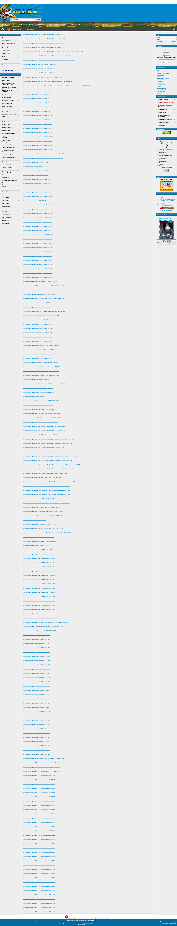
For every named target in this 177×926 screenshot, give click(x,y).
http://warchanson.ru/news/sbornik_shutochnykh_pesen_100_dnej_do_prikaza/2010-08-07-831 (44, 298)
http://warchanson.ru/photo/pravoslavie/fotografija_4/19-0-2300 (37, 196)
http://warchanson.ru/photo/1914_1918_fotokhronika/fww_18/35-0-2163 (39, 813)
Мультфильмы (160, 82)
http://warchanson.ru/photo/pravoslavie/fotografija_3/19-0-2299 (37, 192)
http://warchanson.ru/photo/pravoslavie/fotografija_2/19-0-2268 (37, 324)
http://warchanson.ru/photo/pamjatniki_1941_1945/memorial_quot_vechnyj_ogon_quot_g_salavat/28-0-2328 (47, 81)
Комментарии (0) (167, 243)
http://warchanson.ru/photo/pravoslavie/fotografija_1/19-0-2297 (37, 183)
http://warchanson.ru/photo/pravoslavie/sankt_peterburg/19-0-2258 (38, 388)
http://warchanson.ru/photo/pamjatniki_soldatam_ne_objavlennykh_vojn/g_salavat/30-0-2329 (44, 38)
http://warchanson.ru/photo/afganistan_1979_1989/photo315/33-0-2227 (39, 579)
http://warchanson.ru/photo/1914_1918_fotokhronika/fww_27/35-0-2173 (39, 856)
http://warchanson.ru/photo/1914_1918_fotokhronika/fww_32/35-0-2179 (39, 882)
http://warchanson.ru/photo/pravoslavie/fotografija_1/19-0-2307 (37, 136)
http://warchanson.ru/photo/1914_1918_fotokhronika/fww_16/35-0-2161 (39, 805)
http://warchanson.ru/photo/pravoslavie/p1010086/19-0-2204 (36, 694)
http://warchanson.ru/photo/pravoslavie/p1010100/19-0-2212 (36, 728)
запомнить (161, 41)
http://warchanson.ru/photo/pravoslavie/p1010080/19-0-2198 (36, 669)
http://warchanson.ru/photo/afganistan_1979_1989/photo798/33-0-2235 (39, 609)
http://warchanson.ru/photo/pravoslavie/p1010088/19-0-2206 (36, 703)
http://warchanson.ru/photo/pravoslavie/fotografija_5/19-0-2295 (37, 209)
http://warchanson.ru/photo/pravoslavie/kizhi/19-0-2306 (35, 162)
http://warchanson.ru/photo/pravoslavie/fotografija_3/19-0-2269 (37, 328)
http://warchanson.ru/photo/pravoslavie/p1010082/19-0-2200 (36, 677)
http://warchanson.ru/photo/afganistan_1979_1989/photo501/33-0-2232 (39, 600)
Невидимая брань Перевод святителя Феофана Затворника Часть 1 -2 (166, 218)
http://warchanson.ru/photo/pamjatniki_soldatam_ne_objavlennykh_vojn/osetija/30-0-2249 (43, 447)
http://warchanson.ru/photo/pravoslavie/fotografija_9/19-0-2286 (37, 251)
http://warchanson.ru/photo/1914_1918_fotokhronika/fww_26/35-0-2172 (39, 852)
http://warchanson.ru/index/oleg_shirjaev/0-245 (33, 396)
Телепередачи (160, 81)
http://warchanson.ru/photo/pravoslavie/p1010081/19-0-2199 (36, 673)
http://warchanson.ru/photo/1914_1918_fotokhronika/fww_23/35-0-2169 (39, 839)
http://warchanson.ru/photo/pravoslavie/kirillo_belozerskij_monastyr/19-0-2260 (40, 362)
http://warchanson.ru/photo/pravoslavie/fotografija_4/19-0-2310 (37, 149)
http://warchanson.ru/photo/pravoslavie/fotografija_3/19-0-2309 (37, 145)
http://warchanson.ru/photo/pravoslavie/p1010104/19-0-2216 (36, 745)
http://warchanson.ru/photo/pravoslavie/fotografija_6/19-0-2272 (37, 341)
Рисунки (159, 86)
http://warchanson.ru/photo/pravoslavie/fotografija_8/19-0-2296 (37, 204)
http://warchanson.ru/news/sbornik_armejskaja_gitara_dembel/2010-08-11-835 (40, 281)
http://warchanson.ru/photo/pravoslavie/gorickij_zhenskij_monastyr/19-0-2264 (40, 345)
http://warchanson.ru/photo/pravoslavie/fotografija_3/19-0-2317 (37, 111)
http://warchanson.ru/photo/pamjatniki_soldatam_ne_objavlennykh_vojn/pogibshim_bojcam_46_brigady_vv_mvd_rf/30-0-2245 (51, 464)
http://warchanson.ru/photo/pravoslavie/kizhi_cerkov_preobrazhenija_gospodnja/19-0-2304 (43, 153)
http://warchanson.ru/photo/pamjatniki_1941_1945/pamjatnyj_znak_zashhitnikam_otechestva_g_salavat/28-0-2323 (49, 60)
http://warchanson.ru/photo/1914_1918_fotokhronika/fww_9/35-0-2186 (39, 911)
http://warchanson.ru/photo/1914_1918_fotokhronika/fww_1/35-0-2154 (39, 775)
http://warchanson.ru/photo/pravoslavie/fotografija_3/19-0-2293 (37, 217)
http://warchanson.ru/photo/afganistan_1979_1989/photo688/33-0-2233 (39, 605)
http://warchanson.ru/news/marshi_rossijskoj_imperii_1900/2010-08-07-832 (40, 294)
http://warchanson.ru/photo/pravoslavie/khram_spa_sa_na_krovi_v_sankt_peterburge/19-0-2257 (44, 383)
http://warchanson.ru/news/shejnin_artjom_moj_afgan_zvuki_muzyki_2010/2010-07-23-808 (43, 758)
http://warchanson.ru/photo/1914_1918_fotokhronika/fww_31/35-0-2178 (39, 877)
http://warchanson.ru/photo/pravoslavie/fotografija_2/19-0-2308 (37, 141)
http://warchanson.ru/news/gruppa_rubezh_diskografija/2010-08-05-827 (39, 498)
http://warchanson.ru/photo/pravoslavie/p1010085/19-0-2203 (36, 690)
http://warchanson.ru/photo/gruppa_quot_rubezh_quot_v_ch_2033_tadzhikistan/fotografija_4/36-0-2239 (46, 494)
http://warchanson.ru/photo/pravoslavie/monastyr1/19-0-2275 (36, 302)
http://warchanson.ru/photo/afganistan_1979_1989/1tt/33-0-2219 (37, 549)
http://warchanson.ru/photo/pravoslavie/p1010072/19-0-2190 (36, 635)
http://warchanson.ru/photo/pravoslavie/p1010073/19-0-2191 (36, 639)
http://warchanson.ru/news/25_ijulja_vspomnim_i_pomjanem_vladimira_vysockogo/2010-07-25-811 (45, 626)
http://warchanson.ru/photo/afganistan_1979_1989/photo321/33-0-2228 (39, 583)
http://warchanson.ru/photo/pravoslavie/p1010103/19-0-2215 (36, 741)
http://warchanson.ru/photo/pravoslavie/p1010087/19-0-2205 (36, 698)
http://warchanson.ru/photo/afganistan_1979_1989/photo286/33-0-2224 (39, 566)
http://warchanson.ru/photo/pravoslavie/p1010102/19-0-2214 (36, 737)
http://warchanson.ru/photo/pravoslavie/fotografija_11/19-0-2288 (37, 230)
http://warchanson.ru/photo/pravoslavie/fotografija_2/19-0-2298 (37, 187)
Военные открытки (161, 88)
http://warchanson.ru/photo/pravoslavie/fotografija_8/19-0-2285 (37, 247)
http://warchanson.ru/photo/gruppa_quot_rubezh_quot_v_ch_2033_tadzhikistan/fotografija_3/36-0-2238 (46, 490)
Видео (158, 76)
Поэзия (12, 24)
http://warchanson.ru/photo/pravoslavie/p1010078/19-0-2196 (36, 660)
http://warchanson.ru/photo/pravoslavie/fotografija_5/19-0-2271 (37, 336)
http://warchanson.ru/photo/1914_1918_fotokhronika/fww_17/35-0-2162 (39, 809)
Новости (159, 92)
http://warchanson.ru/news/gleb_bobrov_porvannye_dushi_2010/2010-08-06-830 (41, 400)
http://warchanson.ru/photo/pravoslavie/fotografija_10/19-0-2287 (37, 226)
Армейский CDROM (161, 89)
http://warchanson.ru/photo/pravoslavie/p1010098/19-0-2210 (36, 720)
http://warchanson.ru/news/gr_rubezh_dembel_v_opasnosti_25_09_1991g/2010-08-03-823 (43, 515)
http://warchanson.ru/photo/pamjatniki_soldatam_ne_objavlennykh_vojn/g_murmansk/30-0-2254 (44, 426)
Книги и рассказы (161, 84)
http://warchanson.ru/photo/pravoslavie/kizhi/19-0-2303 (35, 175)
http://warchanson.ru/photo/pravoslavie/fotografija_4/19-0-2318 (37, 115)
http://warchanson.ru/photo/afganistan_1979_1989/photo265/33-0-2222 (39, 558)
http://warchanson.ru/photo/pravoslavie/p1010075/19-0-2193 (36, 647)
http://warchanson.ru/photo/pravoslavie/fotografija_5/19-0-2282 (37, 260)
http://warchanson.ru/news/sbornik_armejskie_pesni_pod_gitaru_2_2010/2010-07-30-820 (43, 528)
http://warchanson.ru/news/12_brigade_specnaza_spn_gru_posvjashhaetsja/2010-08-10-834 (43, 285)
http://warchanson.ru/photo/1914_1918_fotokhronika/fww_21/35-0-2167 (39, 830)
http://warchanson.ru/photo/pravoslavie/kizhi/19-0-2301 (35, 166)
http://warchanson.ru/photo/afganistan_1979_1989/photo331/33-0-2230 (39, 592)
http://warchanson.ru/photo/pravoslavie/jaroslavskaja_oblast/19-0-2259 (39, 392)
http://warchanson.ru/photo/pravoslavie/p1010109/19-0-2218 (36, 754)
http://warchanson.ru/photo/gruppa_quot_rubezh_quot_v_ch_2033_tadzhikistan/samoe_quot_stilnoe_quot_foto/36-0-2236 (50, 481)
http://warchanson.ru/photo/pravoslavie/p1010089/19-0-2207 (36, 707)
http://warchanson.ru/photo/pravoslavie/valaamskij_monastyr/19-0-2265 (39, 349)
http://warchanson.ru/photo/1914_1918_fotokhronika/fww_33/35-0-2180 (39, 886)
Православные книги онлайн (169, 242)
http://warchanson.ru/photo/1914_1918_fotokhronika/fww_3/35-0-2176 (39, 869)
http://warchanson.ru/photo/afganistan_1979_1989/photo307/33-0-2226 (39, 575)
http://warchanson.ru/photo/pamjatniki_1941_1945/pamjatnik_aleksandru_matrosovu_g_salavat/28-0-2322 (47, 55)
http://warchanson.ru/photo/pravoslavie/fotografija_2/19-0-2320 (37, 94)
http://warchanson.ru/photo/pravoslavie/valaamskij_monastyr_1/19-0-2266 (39, 353)
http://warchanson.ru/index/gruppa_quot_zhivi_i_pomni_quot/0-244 (38, 405)
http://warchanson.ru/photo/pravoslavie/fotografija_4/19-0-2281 (37, 256)
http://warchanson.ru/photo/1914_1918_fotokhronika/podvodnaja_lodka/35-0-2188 (41, 767)
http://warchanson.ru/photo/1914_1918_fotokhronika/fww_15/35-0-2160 (39, 801)
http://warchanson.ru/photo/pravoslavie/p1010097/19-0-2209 (36, 715)
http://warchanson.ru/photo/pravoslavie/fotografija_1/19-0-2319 (37, 89)
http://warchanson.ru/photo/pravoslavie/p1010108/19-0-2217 (36, 750)
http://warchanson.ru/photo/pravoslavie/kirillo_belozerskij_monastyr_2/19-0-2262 (41, 371)
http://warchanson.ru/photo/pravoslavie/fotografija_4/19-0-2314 (37, 132)
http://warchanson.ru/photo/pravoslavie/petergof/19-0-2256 (36, 379)
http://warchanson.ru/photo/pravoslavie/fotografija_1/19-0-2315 (37, 102)
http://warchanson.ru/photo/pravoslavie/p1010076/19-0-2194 (36, 652)
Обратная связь (75, 24)
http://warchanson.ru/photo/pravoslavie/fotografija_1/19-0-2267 (37, 358)
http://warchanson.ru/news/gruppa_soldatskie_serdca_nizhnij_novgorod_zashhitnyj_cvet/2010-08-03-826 (46, 502)
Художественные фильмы (163, 71)
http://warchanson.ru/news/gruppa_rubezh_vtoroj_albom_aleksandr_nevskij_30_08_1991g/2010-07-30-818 (47, 532)
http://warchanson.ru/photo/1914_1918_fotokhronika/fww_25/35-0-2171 (39, 847)
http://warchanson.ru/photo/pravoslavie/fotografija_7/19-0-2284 (37, 243)
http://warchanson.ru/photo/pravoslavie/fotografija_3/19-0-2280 (37, 277)
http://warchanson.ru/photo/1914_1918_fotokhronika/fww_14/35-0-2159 (39, 796)
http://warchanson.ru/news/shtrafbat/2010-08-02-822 (34, 520)
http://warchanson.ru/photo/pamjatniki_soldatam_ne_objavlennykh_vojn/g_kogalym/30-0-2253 (44, 430)
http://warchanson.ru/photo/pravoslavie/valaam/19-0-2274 (36, 319)
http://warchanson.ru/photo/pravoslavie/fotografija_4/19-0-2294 (37, 213)
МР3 (160, 151)
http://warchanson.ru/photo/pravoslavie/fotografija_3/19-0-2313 (37, 128)
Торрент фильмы (161, 91)
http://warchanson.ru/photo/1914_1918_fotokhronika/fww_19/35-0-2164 (39, 818)
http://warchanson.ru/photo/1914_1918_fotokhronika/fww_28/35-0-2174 (39, 860)
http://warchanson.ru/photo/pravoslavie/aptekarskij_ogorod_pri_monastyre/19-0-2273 (42, 315)
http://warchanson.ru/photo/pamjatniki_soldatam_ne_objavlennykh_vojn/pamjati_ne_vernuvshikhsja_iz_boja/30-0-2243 (50, 456)
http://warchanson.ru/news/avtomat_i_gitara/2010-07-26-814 (36, 545)
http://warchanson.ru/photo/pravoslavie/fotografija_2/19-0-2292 (37, 222)
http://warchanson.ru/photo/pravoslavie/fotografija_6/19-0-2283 (37, 264)
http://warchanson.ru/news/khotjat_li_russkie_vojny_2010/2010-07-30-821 (39, 524)
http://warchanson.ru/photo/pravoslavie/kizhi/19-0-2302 (35, 170)
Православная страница (25, 24)
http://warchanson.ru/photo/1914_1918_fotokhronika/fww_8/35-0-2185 (39, 907)
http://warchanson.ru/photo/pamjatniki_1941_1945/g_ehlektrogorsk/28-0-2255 (40, 422)
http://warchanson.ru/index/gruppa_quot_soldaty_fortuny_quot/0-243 (38, 409)
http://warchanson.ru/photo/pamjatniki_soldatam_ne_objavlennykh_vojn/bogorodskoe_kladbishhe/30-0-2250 (47, 443)
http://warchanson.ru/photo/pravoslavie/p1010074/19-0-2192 (36, 643)
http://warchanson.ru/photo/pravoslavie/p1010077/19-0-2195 (36, 656)
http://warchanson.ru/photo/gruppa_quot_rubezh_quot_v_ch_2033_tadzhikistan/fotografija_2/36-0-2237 (46, 486)
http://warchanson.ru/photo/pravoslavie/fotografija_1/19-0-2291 (37, 179)
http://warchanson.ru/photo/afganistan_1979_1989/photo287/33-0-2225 (39, 571)
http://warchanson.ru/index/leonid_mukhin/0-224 (33, 613)
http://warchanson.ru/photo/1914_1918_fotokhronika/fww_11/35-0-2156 (39, 784)
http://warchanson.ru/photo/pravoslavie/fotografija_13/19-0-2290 (37, 238)
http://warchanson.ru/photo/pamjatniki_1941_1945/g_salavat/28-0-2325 (39, 68)
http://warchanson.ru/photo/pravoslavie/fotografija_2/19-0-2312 (37, 124)
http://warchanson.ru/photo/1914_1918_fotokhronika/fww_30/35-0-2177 (39, 873)
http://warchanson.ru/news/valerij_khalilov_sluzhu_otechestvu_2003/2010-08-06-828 (42, 417)
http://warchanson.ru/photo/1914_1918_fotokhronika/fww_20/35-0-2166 (39, 826)
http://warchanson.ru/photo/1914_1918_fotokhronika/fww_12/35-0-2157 (39, 788)
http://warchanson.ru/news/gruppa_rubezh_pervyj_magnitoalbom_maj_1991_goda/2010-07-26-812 (45, 622)
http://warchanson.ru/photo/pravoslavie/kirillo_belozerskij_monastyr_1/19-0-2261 (41, 366)
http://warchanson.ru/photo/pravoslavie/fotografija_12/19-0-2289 (37, 234)
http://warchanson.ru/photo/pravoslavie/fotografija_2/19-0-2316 (37, 106)
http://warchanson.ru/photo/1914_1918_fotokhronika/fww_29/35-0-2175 (39, 864)
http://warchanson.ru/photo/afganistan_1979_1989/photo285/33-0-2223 (39, 562)
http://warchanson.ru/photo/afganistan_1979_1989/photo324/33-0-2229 (39, 588)
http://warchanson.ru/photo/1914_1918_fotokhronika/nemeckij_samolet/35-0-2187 (41, 762)
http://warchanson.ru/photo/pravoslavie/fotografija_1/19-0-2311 (37, 119)
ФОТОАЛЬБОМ (41, 24)
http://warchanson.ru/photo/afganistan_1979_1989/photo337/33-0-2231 (39, 596)
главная (3, 24)
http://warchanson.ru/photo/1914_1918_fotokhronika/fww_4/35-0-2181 (39, 890)
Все (160, 165)
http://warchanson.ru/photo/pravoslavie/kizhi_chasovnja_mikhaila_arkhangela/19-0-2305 (43, 158)
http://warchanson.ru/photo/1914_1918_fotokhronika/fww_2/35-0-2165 (39, 822)
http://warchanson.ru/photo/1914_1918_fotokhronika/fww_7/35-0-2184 (39, 903)
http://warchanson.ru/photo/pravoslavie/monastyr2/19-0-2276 (36, 307)
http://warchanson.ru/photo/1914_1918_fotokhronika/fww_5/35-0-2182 (39, 894)
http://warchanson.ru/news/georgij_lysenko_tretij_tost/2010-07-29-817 (38, 537)
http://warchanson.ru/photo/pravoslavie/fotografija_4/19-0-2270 (37, 332)
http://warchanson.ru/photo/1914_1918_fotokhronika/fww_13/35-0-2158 (39, 792)
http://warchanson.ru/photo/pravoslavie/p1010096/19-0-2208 (36, 711)
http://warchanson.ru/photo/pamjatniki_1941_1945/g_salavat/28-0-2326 (39, 72)
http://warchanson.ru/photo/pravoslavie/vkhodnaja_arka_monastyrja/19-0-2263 (41, 375)
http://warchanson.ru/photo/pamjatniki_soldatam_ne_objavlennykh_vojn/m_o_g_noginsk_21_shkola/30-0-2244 (48, 468)
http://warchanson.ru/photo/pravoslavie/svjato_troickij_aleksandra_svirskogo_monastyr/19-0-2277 (45, 311)
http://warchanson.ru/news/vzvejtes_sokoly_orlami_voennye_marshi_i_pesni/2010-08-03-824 (43, 511)
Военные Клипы (160, 75)
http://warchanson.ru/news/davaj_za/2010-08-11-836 (34, 200)
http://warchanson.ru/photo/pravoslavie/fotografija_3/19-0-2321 (37, 98)
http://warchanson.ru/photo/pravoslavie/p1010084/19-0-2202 (36, 686)
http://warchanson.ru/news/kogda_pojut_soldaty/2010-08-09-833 (37, 290)
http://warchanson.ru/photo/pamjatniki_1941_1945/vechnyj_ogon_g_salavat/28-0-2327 (42, 77)
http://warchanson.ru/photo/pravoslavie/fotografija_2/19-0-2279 (37, 273)
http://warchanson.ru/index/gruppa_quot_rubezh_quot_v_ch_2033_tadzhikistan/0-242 (42, 477)
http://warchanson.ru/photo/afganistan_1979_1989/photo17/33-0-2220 (38, 554)
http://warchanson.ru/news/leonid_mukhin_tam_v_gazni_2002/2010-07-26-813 (40, 617)
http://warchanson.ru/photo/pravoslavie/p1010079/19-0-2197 (36, 664)
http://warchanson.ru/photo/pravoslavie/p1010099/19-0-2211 (36, 724)
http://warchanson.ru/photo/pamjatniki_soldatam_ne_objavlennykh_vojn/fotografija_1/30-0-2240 (45, 473)
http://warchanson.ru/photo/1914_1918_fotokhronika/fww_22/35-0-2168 (39, 835)
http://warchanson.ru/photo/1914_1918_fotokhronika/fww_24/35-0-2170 (39, 843)
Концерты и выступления (163, 73)
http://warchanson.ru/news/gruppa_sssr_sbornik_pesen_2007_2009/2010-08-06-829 (41, 413)
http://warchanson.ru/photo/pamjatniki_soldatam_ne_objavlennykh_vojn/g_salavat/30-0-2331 (44, 47)
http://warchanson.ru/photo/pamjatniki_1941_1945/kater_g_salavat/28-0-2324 (40, 64)
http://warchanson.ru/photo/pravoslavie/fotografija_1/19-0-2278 (37, 268)
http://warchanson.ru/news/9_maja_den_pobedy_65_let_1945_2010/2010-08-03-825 (41, 507)
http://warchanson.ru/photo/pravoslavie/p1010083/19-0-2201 (36, 681)
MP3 (158, 70)
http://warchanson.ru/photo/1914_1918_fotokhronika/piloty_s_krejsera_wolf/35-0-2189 (42, 771)
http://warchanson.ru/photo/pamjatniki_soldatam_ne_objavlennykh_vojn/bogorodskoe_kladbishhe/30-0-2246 (47, 460)
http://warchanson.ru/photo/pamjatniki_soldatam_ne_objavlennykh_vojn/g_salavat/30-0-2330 (44, 43)
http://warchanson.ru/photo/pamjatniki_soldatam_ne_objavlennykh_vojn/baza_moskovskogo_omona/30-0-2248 (48, 451)
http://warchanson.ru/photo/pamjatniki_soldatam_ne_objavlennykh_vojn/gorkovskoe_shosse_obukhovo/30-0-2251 (48, 439)
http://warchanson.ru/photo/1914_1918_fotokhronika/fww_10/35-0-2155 (39, 779)
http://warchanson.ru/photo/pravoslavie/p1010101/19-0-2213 (36, 733)
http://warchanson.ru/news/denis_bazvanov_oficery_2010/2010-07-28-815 (39, 541)
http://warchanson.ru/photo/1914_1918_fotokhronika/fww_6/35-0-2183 (39, 899)
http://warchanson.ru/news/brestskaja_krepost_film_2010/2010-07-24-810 (39, 630)
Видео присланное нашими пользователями (163, 79)
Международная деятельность (57, 24)
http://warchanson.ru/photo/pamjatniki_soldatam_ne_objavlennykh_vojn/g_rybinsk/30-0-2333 (44, 34)
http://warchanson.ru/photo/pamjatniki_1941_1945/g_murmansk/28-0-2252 (40, 434)
